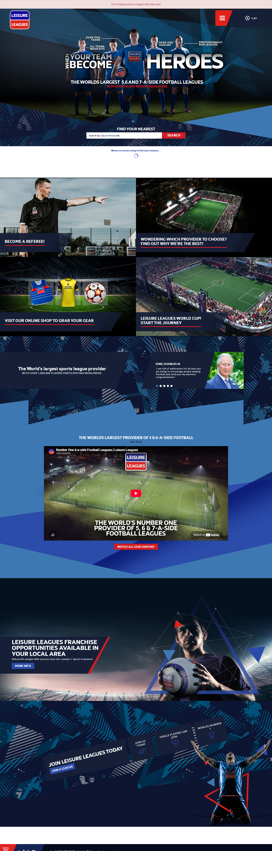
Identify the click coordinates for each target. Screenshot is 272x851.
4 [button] (168, 386)
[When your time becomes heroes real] (133, 121)
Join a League (62, 769)
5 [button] (171, 386)
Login (254, 18)
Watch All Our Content (136, 546)
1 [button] (157, 386)
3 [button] (164, 386)
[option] (193, 370)
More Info (23, 666)
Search (173, 135)
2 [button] (161, 386)
